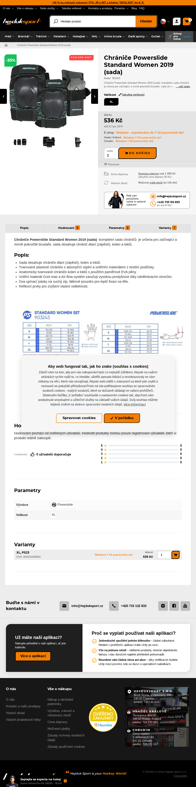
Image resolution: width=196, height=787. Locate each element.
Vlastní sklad (15, 713)
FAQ (142, 8)
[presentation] (3, 96)
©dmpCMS (180, 775)
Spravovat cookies (79, 418)
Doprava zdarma (148, 173)
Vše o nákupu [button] (25, 8)
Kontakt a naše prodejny (23, 706)
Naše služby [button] (47, 8)
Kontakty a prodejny (100, 8)
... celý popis (183, 86)
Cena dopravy (57, 722)
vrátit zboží (156, 182)
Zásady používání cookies (66, 747)
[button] (9, 36)
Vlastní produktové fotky (23, 719)
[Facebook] (174, 606)
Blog (134, 8)
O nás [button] (6, 8)
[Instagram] (163, 606)
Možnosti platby (58, 728)
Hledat (146, 21)
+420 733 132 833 (133, 606)
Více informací (135, 404)
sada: (110, 150)
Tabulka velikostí (133, 94)
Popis (24, 228)
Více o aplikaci (33, 656)
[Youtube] (185, 606)
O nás (10, 699)
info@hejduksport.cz (87, 606)
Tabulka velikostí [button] (72, 8)
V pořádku (123, 418)
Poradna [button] (119, 8)
